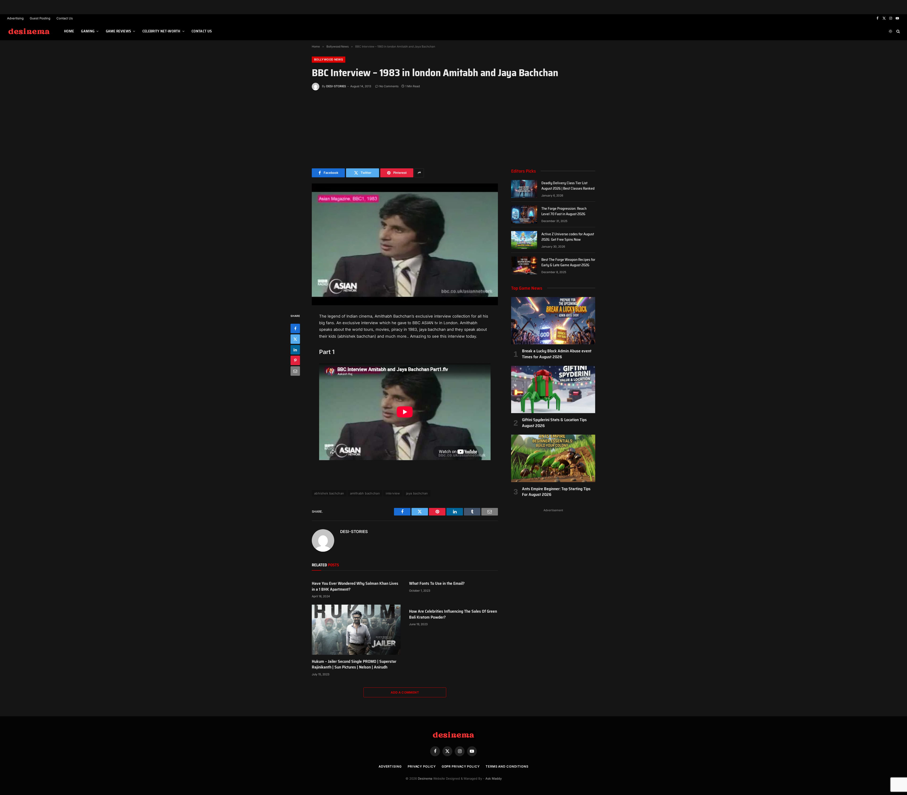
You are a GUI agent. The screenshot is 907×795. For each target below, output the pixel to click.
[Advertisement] (453, 128)
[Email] (295, 371)
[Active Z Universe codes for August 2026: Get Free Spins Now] (524, 240)
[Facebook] (295, 328)
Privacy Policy (422, 766)
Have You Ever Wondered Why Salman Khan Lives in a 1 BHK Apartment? (355, 586)
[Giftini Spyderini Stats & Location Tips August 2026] (553, 389)
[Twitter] (295, 339)
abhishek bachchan (329, 493)
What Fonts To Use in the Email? (437, 583)
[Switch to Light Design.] (890, 31)
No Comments (388, 86)
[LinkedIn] (295, 349)
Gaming (87, 31)
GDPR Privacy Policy (461, 766)
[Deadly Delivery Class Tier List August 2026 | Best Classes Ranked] (524, 189)
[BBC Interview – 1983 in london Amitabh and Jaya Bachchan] (405, 244)
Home (69, 31)
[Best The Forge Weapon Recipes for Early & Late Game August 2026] (524, 266)
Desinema (425, 778)
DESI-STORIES (336, 86)
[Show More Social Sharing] (419, 172)
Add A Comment (405, 692)
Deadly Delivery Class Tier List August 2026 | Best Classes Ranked (568, 185)
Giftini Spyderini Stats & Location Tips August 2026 (554, 422)
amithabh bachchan (365, 493)
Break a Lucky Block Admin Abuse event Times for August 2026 (556, 354)
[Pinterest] (295, 360)
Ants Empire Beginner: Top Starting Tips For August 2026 (556, 492)
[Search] (897, 31)
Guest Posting (40, 18)
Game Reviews (118, 31)
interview (393, 493)
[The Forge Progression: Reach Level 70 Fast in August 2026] (524, 214)
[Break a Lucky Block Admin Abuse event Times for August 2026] (553, 320)
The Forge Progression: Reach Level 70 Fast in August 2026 (563, 211)
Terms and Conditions (507, 766)
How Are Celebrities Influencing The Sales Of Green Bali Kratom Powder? (453, 614)
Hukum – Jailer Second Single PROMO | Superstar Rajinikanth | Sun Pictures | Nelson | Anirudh (354, 664)
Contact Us (64, 18)
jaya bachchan (417, 493)
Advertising (15, 18)
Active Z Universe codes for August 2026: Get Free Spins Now (567, 237)
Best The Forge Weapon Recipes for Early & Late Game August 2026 (568, 262)
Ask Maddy (493, 778)
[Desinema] (29, 31)
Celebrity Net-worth (161, 31)
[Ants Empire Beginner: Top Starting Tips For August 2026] (553, 458)
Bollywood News (328, 59)
